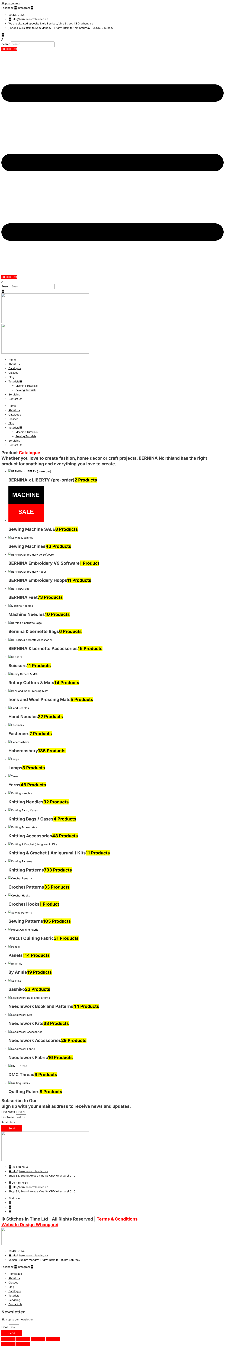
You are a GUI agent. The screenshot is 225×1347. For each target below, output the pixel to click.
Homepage (15, 1273)
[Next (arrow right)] (23, 1344)
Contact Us (15, 399)
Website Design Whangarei (29, 1224)
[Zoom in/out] (8, 1339)
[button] (112, 39)
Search (5, 44)
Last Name (8, 1117)
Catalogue (14, 368)
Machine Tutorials (26, 385)
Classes (13, 372)
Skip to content (10, 3)
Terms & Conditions (117, 1219)
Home (12, 359)
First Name (8, 1111)
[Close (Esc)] (53, 1339)
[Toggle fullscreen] (23, 1339)
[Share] (38, 1339)
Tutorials (13, 381)
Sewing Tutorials (25, 390)
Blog (11, 377)
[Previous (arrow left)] (8, 1344)
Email (5, 1122)
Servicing (14, 394)
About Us (14, 364)
